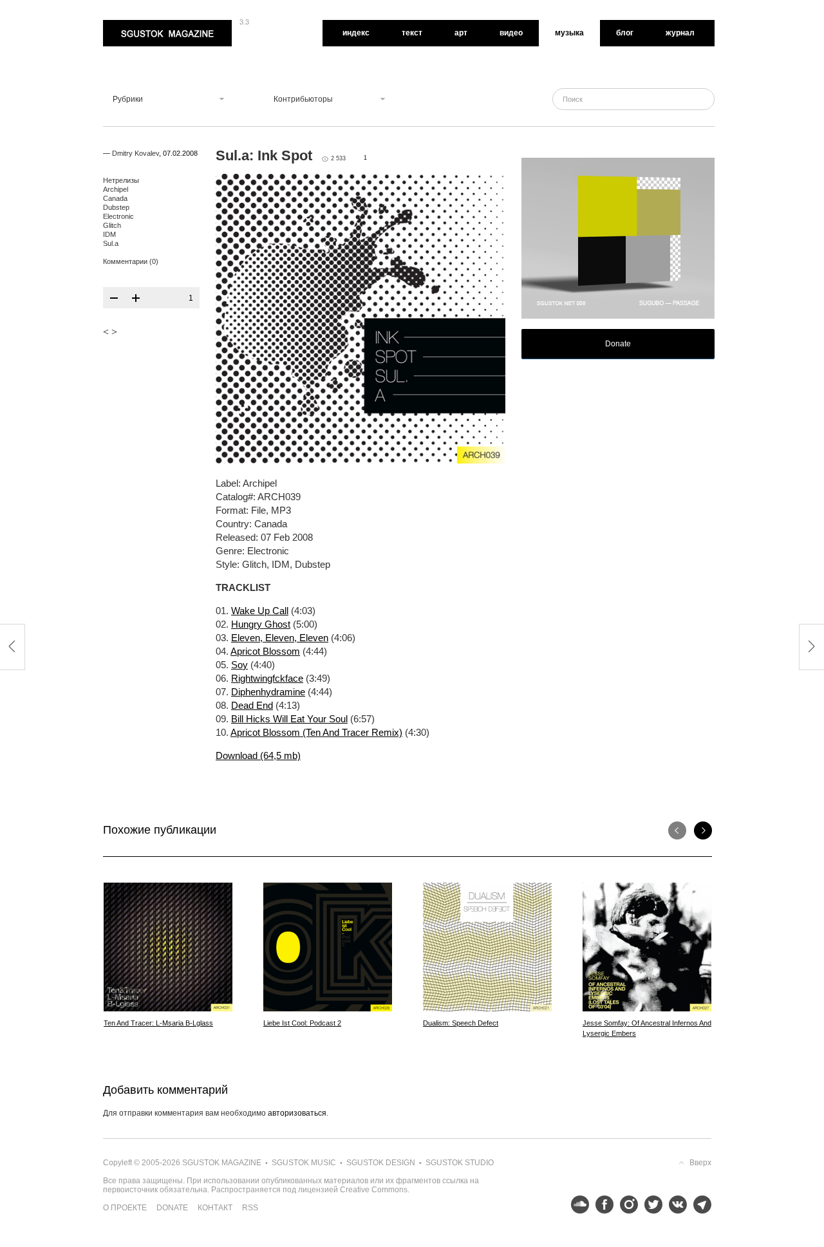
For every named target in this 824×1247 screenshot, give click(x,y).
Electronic (118, 216)
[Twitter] (650, 1204)
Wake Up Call (259, 610)
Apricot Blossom (265, 651)
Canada (115, 198)
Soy (239, 664)
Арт (460, 32)
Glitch (112, 225)
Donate (618, 343)
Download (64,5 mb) (258, 755)
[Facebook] (601, 1204)
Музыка (569, 32)
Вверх (700, 1162)
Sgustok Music (304, 1162)
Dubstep (116, 207)
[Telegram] (699, 1204)
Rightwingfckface (267, 678)
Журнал (680, 32)
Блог (624, 32)
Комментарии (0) (130, 261)
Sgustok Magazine (136, 24)
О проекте (125, 1207)
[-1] (114, 298)
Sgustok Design (380, 1162)
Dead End (252, 705)
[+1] (136, 298)
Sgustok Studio (460, 1162)
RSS (250, 1207)
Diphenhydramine (268, 691)
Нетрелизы (121, 180)
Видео (511, 32)
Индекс (356, 32)
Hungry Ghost (260, 624)
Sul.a (110, 243)
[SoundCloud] (577, 1204)
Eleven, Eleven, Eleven (279, 637)
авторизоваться (297, 1113)
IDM (109, 234)
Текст (412, 32)
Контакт (215, 1207)
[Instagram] (625, 1204)
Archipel (115, 189)
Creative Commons (373, 1189)
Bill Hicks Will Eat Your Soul (289, 718)
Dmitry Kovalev (135, 153)
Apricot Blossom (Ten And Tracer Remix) (316, 732)
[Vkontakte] (674, 1204)
